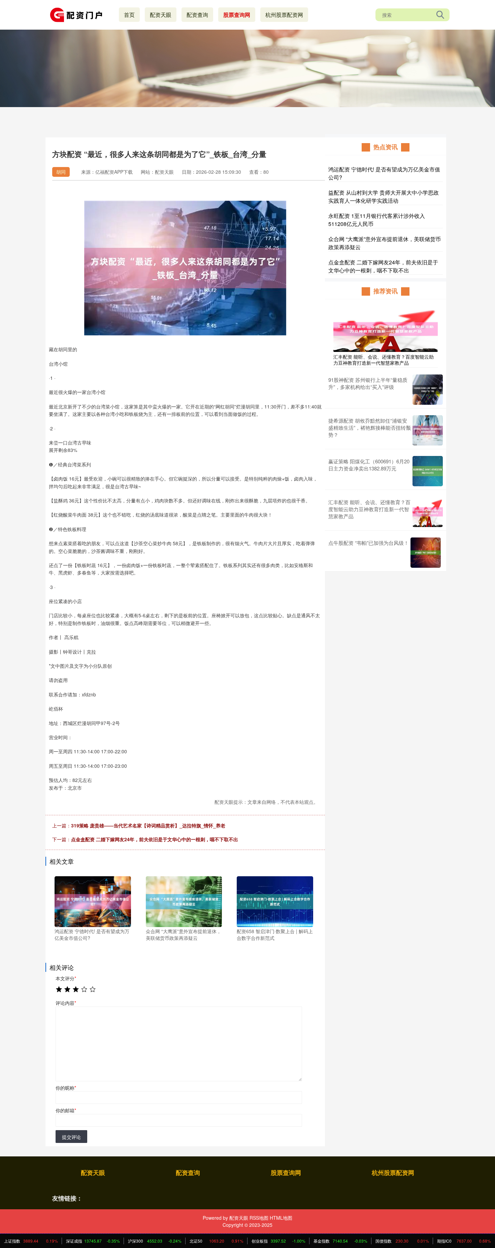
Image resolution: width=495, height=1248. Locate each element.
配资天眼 (160, 15)
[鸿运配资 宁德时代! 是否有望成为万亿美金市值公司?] (93, 900)
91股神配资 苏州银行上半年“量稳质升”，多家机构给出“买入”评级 (367, 383)
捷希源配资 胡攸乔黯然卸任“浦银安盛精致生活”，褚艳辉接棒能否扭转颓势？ (369, 427)
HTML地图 (281, 1217)
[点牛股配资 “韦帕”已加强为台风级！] (425, 552)
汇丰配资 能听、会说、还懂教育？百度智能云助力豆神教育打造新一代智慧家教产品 (383, 359)
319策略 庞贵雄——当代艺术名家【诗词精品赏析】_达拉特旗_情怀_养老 (148, 825)
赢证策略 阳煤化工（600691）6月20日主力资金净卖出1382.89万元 (368, 465)
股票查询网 (236, 15)
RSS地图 (259, 1217)
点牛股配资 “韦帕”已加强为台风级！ (368, 542)
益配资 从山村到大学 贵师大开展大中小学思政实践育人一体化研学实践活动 (383, 196)
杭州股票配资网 (284, 15)
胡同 (61, 171)
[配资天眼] (78, 14)
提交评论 (71, 1137)
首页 (129, 15)
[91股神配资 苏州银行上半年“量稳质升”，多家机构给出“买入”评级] (427, 389)
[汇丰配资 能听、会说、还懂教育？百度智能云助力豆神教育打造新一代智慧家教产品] (385, 328)
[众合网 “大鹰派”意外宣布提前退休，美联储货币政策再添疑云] (184, 900)
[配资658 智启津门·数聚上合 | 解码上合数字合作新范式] (275, 900)
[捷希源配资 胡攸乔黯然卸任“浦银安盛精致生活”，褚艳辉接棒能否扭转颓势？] (427, 430)
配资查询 (197, 15)
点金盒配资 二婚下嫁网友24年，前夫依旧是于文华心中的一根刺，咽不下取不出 (154, 839)
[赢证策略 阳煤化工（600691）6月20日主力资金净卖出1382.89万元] (427, 471)
